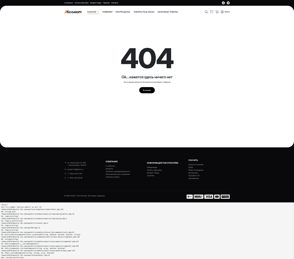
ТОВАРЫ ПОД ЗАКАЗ (143, 12)
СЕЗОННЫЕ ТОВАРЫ (168, 12)
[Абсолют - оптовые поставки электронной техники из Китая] (72, 11)
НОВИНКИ (107, 12)
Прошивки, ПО (194, 175)
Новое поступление (195, 164)
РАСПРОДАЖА (123, 12)
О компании (68, 3)
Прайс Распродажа (195, 170)
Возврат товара (95, 3)
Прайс (190, 167)
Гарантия (106, 3)
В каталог (147, 90)
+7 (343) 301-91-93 (74, 174)
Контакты (114, 3)
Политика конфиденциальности (118, 171)
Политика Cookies (112, 177)
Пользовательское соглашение (118, 174)
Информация (152, 167)
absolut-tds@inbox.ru (75, 169)
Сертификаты (193, 178)
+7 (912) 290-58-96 (74, 178)
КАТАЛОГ (92, 12)
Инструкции (193, 173)
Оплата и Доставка (81, 3)
